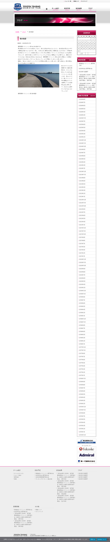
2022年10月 (82, 206)
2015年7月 (82, 416)
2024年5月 (82, 159)
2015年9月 (82, 413)
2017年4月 (82, 366)
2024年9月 (82, 149)
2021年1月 (82, 256)
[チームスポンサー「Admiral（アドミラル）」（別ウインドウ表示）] (86, 455)
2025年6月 (82, 124)
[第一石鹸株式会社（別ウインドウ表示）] (86, 461)
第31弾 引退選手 (83, 477)
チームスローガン (19, 473)
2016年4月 (82, 397)
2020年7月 (82, 275)
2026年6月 (82, 105)
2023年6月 (82, 180)
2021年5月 (82, 246)
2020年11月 (82, 262)
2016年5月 (82, 394)
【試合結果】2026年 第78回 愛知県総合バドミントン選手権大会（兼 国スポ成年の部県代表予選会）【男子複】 (87, 86)
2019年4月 (82, 309)
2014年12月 (82, 435)
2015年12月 (82, 406)
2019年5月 (82, 306)
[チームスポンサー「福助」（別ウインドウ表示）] (86, 448)
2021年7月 (82, 243)
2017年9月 (82, 353)
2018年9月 (82, 325)
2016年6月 (82, 391)
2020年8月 (82, 272)
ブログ (24, 32)
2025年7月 (82, 121)
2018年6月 (82, 331)
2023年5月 (82, 184)
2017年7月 (82, 356)
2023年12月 (82, 171)
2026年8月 (82, 99)
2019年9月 (82, 297)
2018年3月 (82, 337)
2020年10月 (82, 265)
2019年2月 (82, 312)
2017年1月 (82, 375)
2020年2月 (82, 287)
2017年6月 (82, 359)
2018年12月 (82, 319)
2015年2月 (82, 428)
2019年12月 (82, 290)
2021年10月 (82, 234)
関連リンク (39, 509)
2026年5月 (82, 108)
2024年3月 (82, 165)
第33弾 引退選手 (83, 71)
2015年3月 (82, 425)
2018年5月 (82, 334)
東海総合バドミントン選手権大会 (87, 64)
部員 (15, 479)
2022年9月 (82, 209)
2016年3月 (82, 400)
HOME (17, 32)
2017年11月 (82, 350)
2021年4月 (82, 250)
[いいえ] (108, 539)
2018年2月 (82, 341)
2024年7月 (82, 152)
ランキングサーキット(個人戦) (44, 479)
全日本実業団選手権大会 (42, 477)
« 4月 (81, 53)
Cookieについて (102, 539)
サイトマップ (39, 511)
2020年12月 (82, 259)
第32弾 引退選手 (83, 475)
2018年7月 (82, 328)
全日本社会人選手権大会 (85, 68)
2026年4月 (82, 111)
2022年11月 (82, 202)
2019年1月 (82, 315)
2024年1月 (82, 168)
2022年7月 (82, 212)
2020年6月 (82, 278)
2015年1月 (82, 432)
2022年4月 (82, 221)
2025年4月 (82, 130)
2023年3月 (82, 190)
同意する (92, 539)
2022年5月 (82, 218)
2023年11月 (82, 174)
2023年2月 (82, 193)
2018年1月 (82, 344)
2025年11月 (82, 118)
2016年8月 (82, 384)
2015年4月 (82, 422)
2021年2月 (82, 253)
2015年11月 (82, 410)
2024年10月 (82, 146)
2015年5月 (82, 419)
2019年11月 (82, 293)
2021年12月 (82, 228)
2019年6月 (82, 303)
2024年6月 (82, 155)
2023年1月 (82, 196)
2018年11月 (82, 322)
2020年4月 (82, 284)
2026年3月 (82, 115)
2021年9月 (82, 237)
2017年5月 (82, 363)
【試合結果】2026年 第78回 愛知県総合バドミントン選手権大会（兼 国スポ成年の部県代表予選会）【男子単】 (87, 77)
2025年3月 (82, 133)
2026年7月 (82, 102)
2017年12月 (82, 347)
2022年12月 (82, 199)
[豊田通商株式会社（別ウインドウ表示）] (86, 441)
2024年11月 (82, 143)
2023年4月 (82, 187)
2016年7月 (82, 388)
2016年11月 (82, 378)
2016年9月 (82, 381)
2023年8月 (82, 177)
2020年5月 (82, 281)
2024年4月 (82, 162)
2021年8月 (82, 240)
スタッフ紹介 (17, 475)
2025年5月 (82, 127)
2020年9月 (82, 268)
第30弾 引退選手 (83, 479)
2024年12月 (82, 140)
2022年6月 (82, 215)
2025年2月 (82, 137)
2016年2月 (82, 403)
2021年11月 (82, 231)
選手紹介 (16, 477)
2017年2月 (82, 372)
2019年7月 (82, 300)
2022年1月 (82, 224)
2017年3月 (82, 369)
